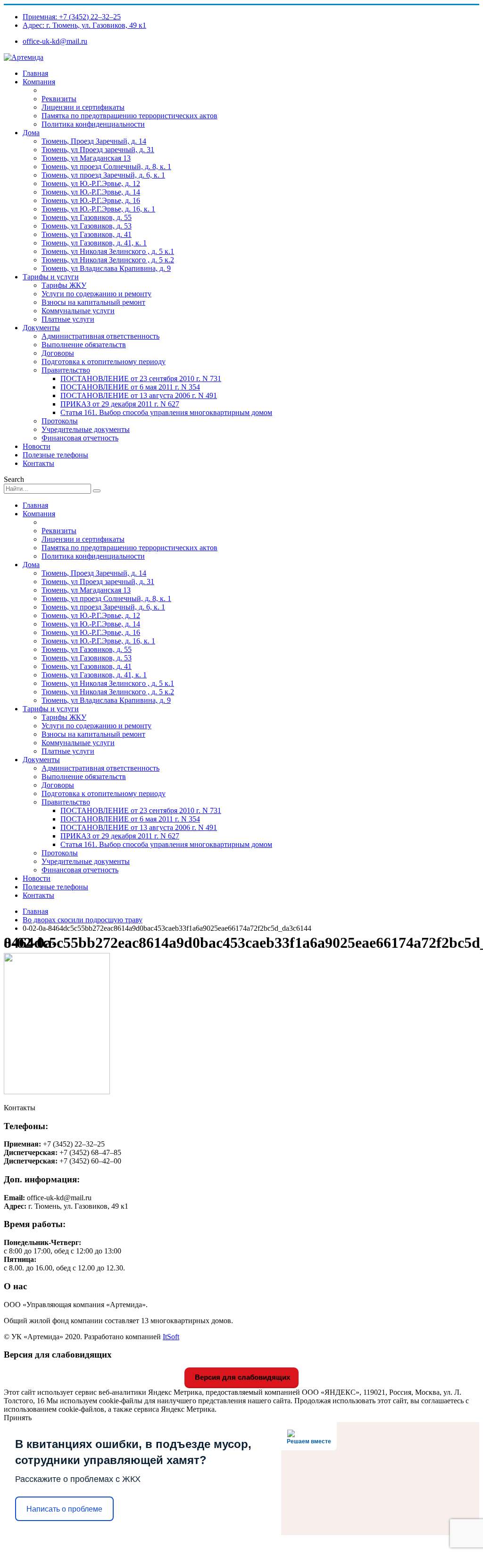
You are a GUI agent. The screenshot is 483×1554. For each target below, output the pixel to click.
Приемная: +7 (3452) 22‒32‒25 (72, 17)
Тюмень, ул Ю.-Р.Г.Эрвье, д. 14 (91, 192)
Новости (36, 446)
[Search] (96, 490)
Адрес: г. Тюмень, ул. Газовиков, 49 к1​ (84, 25)
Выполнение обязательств (84, 345)
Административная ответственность (100, 336)
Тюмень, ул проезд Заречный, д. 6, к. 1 (103, 175)
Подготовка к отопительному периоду (104, 362)
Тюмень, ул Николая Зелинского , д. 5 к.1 (108, 251)
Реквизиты (59, 99)
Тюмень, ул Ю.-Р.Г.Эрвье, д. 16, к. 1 (98, 209)
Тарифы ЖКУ (64, 285)
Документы (41, 328)
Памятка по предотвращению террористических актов (129, 116)
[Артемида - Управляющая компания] (23, 57)
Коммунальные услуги (78, 311)
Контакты (38, 463)
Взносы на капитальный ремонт (93, 302)
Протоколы (60, 421)
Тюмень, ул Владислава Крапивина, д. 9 (106, 268)
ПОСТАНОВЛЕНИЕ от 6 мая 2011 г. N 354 (130, 387)
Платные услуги (68, 319)
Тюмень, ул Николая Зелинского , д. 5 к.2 (108, 260)
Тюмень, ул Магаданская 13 (86, 158)
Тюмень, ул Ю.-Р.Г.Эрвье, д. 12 (91, 183)
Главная (35, 73)
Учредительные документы (86, 429)
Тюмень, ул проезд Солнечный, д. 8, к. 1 (106, 167)
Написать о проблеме (64, 1509)
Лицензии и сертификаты (83, 107)
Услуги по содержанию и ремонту (96, 294)
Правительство (66, 370)
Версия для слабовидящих (241, 1377)
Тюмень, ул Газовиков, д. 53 (87, 226)
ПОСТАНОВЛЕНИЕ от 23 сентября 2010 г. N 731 (140, 378)
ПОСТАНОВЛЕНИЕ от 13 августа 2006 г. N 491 (138, 395)
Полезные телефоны (55, 455)
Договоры (58, 353)
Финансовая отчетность (80, 438)
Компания (39, 82)
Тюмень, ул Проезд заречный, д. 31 (98, 150)
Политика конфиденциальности (93, 124)
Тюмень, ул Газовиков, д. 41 (87, 234)
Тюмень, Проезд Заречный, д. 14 (94, 141)
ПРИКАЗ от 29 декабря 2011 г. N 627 (119, 404)
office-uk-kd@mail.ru (55, 41)
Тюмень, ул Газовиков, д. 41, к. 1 (94, 243)
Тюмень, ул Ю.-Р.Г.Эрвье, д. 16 (91, 200)
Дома (31, 133)
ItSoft (171, 1337)
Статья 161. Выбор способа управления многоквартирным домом (166, 412)
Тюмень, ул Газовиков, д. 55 (87, 217)
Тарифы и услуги (51, 277)
